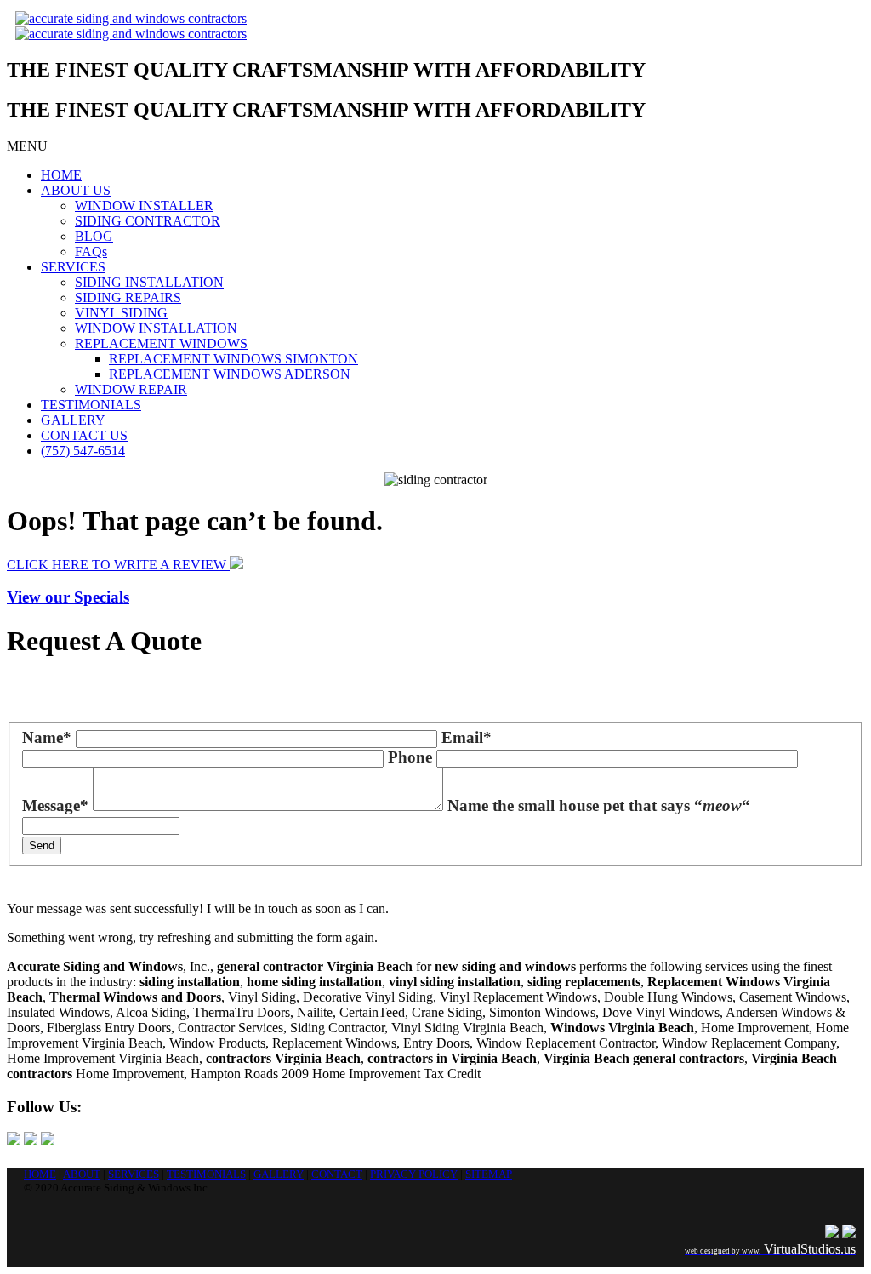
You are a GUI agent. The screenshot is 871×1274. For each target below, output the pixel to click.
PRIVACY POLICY (414, 1174)
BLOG (94, 236)
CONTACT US (84, 435)
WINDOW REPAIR (131, 389)
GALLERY (73, 420)
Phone (410, 757)
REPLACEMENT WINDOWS (161, 343)
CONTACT (336, 1174)
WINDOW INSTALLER (144, 205)
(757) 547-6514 (83, 450)
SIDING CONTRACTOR (147, 221)
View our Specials (68, 597)
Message (55, 805)
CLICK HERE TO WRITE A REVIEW (118, 564)
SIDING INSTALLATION (149, 282)
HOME (61, 175)
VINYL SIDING (121, 313)
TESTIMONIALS (91, 404)
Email (466, 737)
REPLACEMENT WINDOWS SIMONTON (233, 358)
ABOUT (81, 1174)
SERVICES (73, 267)
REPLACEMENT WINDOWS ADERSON (229, 374)
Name (46, 737)
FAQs (91, 251)
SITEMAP (488, 1174)
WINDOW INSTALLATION (156, 328)
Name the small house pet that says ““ (598, 805)
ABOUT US (76, 190)
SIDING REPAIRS (128, 297)
